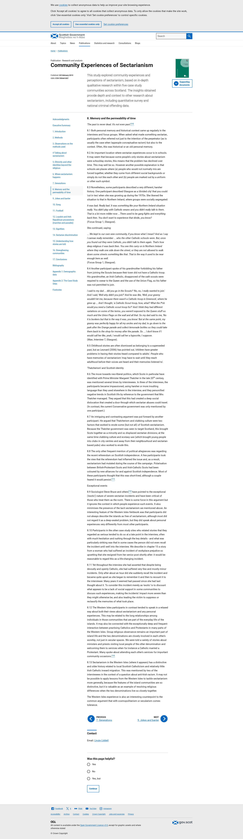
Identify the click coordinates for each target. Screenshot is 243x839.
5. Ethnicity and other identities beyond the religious (62, 165)
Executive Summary (61, 125)
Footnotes (57, 290)
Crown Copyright (99, 814)
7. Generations (59, 183)
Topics (63, 43)
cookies (63, 5)
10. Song (57, 204)
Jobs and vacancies (117, 814)
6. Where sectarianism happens (62, 175)
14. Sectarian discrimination (65, 235)
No (93, 771)
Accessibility (55, 814)
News (72, 43)
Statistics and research (104, 43)
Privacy (131, 814)
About (53, 43)
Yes (94, 764)
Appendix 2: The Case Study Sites (65, 282)
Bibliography (58, 265)
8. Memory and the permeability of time (61, 191)
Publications (84, 43)
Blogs (137, 43)
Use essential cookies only (87, 24)
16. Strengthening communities (60, 252)
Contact (76, 814)
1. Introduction (59, 131)
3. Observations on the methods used (63, 145)
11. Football (58, 210)
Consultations (125, 43)
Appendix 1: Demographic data (64, 273)
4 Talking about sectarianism (60, 154)
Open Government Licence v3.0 (94, 825)
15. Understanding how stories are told (63, 242)
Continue (93, 788)
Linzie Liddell (101, 740)
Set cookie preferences (116, 24)
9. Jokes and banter (61, 198)
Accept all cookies (61, 24)
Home (53, 51)
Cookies (86, 814)
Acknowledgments (61, 119)
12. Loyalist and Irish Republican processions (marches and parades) (63, 220)
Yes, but (96, 778)
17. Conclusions (60, 259)
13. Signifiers (58, 229)
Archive (66, 814)
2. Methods (58, 137)
